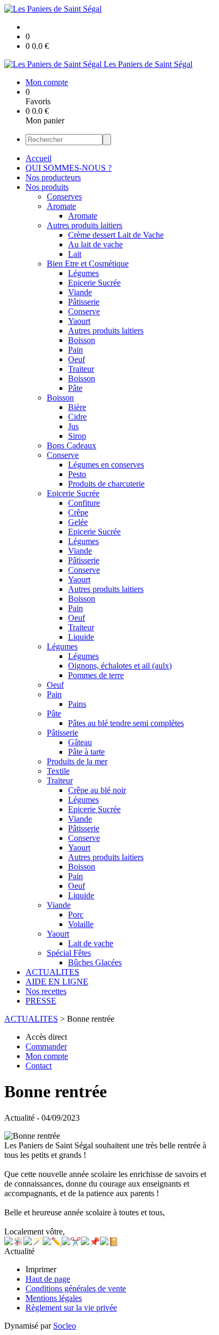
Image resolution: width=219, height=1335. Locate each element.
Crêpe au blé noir (97, 790)
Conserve (84, 311)
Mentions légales (54, 1298)
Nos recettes (46, 991)
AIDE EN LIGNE (57, 981)
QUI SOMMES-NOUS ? (69, 167)
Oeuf (76, 359)
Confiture (84, 502)
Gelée (78, 522)
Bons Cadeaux (71, 445)
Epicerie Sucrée (94, 282)
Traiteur (81, 368)
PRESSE (41, 1000)
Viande (80, 292)
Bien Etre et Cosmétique (88, 263)
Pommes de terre (96, 675)
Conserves (64, 196)
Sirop (77, 435)
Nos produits (47, 186)
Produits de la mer (77, 761)
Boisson (81, 340)
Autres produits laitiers (84, 225)
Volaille (81, 924)
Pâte (75, 388)
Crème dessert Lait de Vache (116, 234)
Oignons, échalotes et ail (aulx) (120, 665)
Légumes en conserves (106, 464)
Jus (73, 426)
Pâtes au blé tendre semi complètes (126, 723)
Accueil (39, 158)
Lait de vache (90, 943)
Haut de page (48, 1278)
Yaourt (79, 321)
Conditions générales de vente (76, 1288)
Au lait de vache (95, 244)
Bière (77, 407)
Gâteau (80, 742)
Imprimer (41, 1269)
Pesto (77, 474)
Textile (58, 770)
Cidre (77, 416)
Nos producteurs (53, 177)
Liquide (81, 636)
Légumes (83, 273)
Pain (75, 349)
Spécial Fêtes (69, 952)
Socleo (64, 1325)
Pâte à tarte (86, 751)
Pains (77, 703)
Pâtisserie (83, 301)
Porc (75, 914)
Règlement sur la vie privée (71, 1307)
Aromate (61, 206)
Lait (74, 253)
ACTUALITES (52, 972)
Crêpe (78, 512)
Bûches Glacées (95, 962)
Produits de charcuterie (106, 483)
